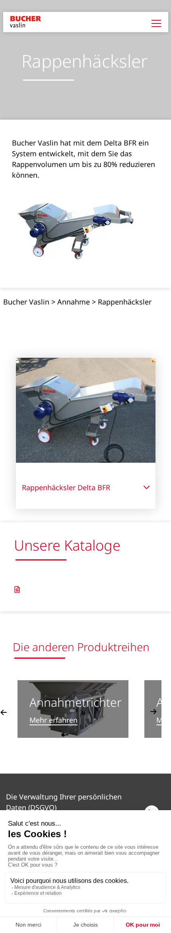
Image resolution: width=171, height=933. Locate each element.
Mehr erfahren (53, 720)
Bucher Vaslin (26, 301)
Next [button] (153, 712)
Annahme (73, 301)
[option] (73, 709)
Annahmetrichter (75, 702)
